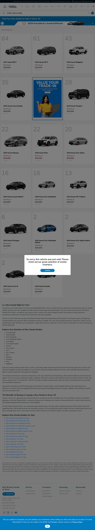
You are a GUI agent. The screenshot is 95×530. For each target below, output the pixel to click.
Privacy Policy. (77, 522)
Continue (47, 270)
